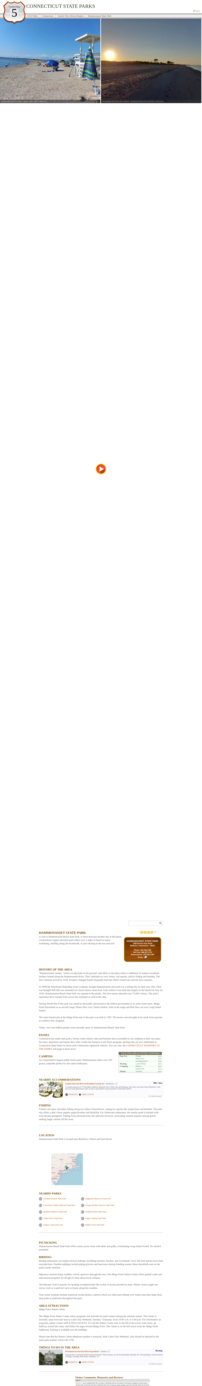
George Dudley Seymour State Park (99, 1205)
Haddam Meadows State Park (55, 1212)
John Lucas (43, 101)
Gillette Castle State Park (53, 1225)
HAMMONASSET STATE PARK (142, 941)
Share (197, 11)
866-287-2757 (146, 952)
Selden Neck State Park (52, 1218)
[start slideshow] (101, 469)
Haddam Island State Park (95, 1212)
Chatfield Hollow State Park (54, 1199)
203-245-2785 (145, 950)
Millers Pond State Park (94, 1225)
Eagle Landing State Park (95, 1218)
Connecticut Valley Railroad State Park (59, 1205)
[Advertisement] (62, 924)
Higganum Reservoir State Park (98, 1199)
